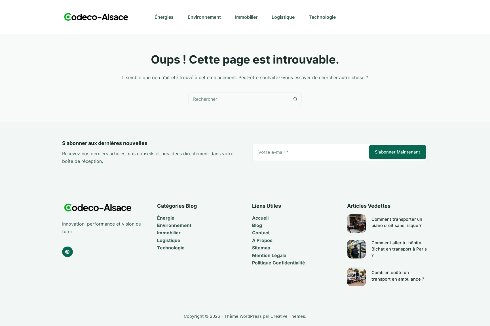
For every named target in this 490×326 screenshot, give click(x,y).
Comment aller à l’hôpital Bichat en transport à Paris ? (399, 249)
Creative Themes (288, 316)
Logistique (283, 17)
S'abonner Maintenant (397, 152)
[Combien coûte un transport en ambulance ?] (356, 277)
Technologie (322, 17)
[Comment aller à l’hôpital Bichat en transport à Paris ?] (356, 249)
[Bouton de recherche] (295, 99)
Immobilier (246, 17)
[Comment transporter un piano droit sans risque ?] (356, 223)
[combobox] (239, 98)
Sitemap (261, 248)
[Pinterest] (67, 252)
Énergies (164, 17)
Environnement (204, 17)
